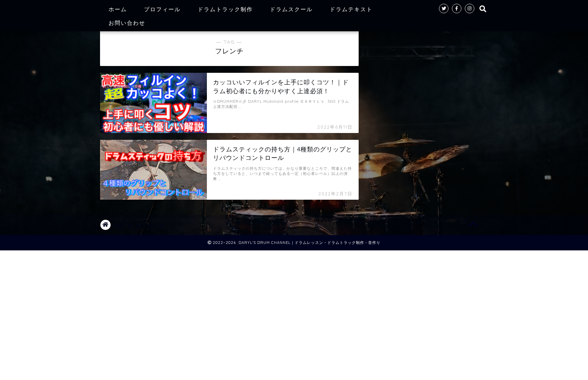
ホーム (118, 9)
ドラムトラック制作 (225, 9)
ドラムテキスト (351, 9)
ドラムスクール (291, 9)
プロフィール (162, 9)
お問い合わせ (127, 22)
